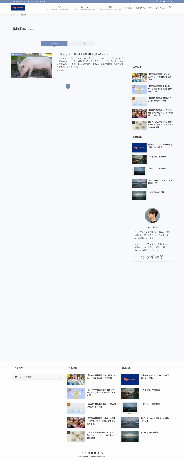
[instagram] (157, 1)
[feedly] (167, 1)
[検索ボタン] (170, 8)
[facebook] (150, 1)
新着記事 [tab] (54, 43)
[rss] (171, 1)
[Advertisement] (152, 42)
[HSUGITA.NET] (18, 7)
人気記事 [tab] (81, 43)
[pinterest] (160, 1)
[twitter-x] (153, 1)
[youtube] (164, 1)
